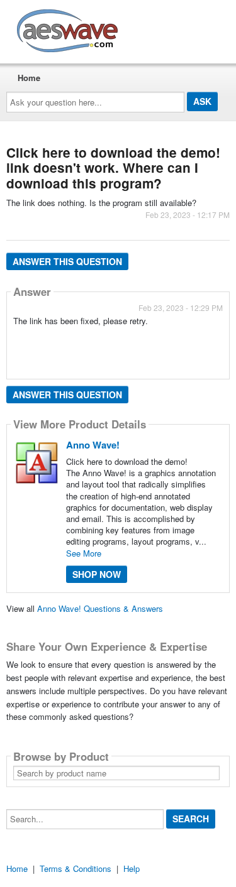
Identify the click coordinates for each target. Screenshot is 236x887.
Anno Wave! (93, 445)
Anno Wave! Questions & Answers (100, 608)
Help (131, 868)
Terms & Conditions (75, 868)
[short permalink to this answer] (14, 337)
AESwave (160, 28)
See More (83, 553)
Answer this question (67, 261)
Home (29, 78)
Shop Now (96, 574)
